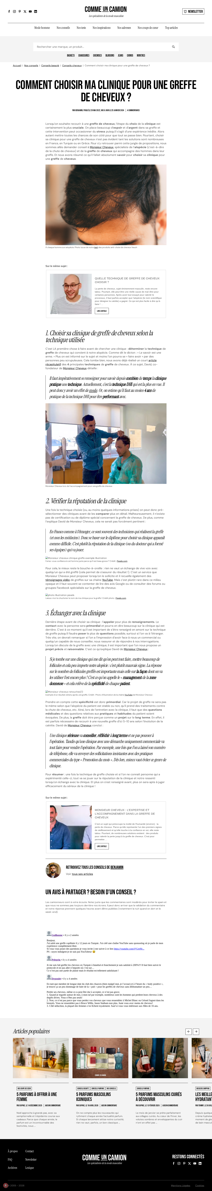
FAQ (10, 1159)
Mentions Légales (180, 1185)
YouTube (107, 580)
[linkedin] (35, 11)
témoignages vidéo (57, 580)
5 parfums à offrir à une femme (37, 1097)
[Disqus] (106, 968)
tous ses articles (82, 874)
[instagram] (14, 11)
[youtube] (30, 11)
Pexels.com (122, 561)
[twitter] (25, 11)
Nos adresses (124, 28)
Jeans (120, 55)
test (96, 247)
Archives (12, 1168)
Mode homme (42, 28)
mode (93, 390)
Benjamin (117, 867)
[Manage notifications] (5, 1185)
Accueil (17, 65)
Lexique (29, 1168)
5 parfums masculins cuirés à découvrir (159, 1097)
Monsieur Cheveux (101, 147)
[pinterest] (19, 11)
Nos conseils (63, 28)
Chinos (130, 55)
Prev (188, 1032)
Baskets (71, 55)
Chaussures (83, 55)
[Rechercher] (173, 47)
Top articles (171, 28)
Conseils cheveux (72, 65)
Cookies (199, 1185)
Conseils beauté (50, 65)
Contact (29, 1151)
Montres (141, 55)
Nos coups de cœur (148, 28)
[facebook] (9, 11)
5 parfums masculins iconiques (93, 1097)
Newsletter (195, 11)
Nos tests (81, 28)
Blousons (110, 55)
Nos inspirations (102, 28)
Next (196, 1032)
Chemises (97, 55)
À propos (13, 1151)
